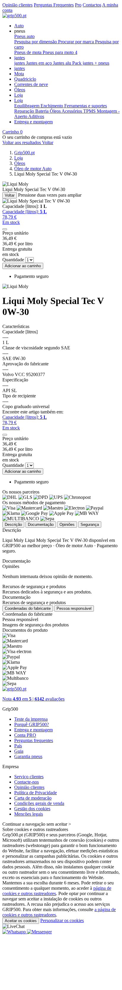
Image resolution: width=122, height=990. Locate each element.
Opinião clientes (17, 4)
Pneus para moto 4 (60, 52)
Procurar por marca (76, 41)
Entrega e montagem (33, 121)
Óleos (19, 89)
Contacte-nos (26, 781)
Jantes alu (62, 63)
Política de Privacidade (35, 792)
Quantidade (13, 259)
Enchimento (52, 105)
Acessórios (72, 111)
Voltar (10, 195)
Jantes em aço (39, 63)
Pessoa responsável (74, 608)
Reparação (24, 111)
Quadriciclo (25, 79)
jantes (20, 63)
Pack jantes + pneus (90, 63)
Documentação (41, 524)
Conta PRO (25, 735)
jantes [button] (19, 57)
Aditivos (36, 116)
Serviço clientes (29, 776)
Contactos (92, 4)
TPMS (90, 111)
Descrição (13, 524)
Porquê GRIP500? (31, 724)
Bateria (42, 111)
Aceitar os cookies (21, 921)
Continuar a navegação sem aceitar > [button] (36, 824)
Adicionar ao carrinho (23, 266)
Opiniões (67, 524)
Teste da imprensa (31, 719)
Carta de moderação (33, 797)
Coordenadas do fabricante (28, 608)
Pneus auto (24, 36)
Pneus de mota (28, 52)
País (18, 745)
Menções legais (28, 813)
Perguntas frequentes (33, 740)
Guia (18, 751)
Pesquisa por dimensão (36, 41)
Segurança (90, 524)
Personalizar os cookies (62, 920)
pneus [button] (19, 31)
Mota (19, 73)
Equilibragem (27, 105)
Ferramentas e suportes (85, 105)
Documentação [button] (16, 597)
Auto (19, 25)
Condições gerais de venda (39, 803)
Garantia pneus (28, 756)
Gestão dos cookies (32, 808)
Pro (78, 4)
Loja (18, 95)
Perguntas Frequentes (54, 4)
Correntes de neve (31, 84)
